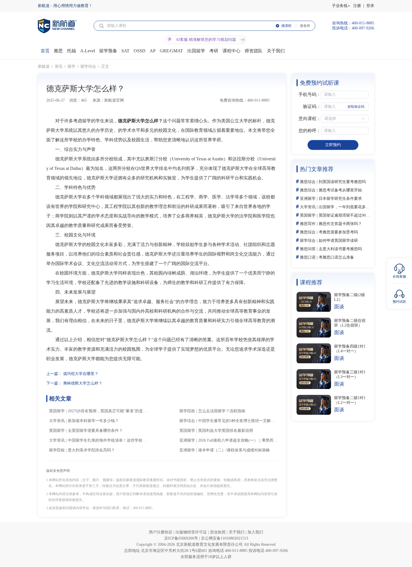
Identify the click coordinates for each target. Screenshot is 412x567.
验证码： (312, 106)
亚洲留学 (187, 440)
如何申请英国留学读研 (338, 240)
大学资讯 (57, 421)
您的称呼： (309, 130)
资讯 (59, 66)
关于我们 (237, 532)
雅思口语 (308, 257)
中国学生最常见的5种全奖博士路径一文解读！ (238, 421)
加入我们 (255, 532)
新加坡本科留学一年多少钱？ (93, 421)
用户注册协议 (161, 532)
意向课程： (309, 118)
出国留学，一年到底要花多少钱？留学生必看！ (360, 207)
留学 (71, 66)
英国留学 (57, 411)
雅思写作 (308, 224)
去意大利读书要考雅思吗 (340, 249)
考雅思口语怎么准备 (336, 257)
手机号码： (309, 94)
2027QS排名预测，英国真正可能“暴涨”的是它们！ (111, 411)
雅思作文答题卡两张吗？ (340, 224)
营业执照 (218, 532)
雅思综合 (308, 182)
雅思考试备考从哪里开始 (340, 190)
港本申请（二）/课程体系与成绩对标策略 (234, 450)
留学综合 (88, 66)
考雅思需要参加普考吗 (338, 232)
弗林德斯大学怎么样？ (82, 383)
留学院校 (187, 411)
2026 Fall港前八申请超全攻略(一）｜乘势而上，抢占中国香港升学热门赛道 (263, 440)
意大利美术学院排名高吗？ (91, 450)
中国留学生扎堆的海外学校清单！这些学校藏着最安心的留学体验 (125, 440)
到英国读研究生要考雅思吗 (342, 182)
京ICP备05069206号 (181, 538)
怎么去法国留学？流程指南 (221, 411)
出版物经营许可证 (191, 532)
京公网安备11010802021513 (224, 538)
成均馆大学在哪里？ (80, 374)
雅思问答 (308, 249)
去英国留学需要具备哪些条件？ (95, 430)
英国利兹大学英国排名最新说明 (225, 430)
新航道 (44, 66)
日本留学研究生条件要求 (340, 198)
